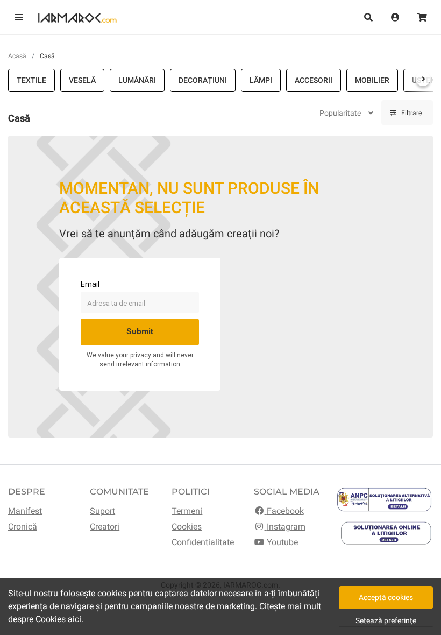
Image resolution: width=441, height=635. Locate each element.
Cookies (187, 526)
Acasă (17, 56)
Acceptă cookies (386, 597)
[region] (220, 80)
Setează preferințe (385, 620)
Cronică (22, 526)
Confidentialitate (203, 542)
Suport (102, 511)
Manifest (25, 511)
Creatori (104, 526)
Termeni (187, 511)
